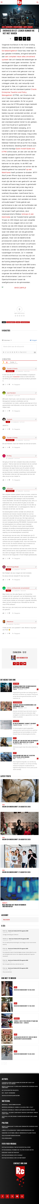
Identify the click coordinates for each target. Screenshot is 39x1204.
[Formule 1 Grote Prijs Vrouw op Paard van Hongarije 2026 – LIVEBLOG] (7, 1020)
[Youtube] (24, 663)
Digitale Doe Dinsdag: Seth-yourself (12, 1155)
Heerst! (4, 903)
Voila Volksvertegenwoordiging (11, 1135)
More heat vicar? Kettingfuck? (10, 1152)
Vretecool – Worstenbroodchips (11, 1104)
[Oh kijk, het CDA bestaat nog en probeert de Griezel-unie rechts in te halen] (6, 742)
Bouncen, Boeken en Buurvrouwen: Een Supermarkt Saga (24, 705)
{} (23, 352)
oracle (18, 322)
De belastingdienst (9, 51)
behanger (10, 488)
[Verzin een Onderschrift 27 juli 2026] (7, 1004)
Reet (14, 758)
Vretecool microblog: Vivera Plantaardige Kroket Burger (18, 1110)
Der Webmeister (22, 658)
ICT (3, 27)
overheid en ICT (25, 322)
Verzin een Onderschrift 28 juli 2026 (24, 990)
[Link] (21, 352)
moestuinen (16, 376)
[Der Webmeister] (14, 657)
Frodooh (9, 419)
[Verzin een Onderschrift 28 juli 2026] (7, 988)
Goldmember (17, 702)
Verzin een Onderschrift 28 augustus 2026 (16, 839)
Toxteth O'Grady (12, 368)
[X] (20, 39)
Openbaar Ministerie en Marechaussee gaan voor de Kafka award (24, 687)
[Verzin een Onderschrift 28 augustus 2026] (19, 823)
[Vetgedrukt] (3, 352)
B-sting (9, 455)
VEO (3, 804)
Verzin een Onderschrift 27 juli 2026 (24, 1006)
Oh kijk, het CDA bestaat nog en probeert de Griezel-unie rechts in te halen (25, 741)
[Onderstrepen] (8, 352)
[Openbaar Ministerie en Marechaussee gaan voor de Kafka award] (6, 687)
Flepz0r (15, 689)
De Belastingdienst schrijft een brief (24, 723)
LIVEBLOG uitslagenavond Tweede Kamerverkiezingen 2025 (18, 1130)
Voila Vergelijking (7, 1138)
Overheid (9, 27)
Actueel (16, 683)
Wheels (16, 1018)
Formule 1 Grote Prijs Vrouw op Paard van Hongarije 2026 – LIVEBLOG (26, 1022)
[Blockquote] (17, 352)
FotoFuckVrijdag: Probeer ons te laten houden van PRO (18, 1150)
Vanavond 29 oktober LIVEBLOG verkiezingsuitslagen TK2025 (19, 1133)
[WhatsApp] (28, 39)
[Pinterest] (24, 39)
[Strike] (10, 352)
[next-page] (5, 1063)
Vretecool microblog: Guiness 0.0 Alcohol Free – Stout (17, 1107)
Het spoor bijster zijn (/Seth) (10, 1090)
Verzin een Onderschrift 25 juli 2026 (24, 1054)
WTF (25, 27)
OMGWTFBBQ (18, 27)
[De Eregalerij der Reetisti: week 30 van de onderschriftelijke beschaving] (7, 1036)
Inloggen (34, 340)
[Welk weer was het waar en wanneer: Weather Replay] (19, 888)
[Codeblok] (19, 352)
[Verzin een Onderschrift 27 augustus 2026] (19, 856)
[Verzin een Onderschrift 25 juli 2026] (7, 1052)
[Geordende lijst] (12, 352)
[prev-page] (2, 1063)
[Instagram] (17, 663)
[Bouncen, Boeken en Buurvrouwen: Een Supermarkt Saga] (6, 706)
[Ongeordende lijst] (14, 352)
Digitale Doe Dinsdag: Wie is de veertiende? (14, 1158)
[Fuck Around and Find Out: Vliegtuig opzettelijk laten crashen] (6, 756)
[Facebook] (16, 39)
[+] (25, 352)
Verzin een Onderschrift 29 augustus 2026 (16, 807)
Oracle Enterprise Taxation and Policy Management (19, 92)
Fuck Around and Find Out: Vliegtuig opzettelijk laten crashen (24, 756)
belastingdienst (11, 322)
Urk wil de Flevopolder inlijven (11, 1095)
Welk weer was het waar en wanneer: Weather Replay (14, 906)
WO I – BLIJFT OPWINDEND (8, 1093)
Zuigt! (30, 27)
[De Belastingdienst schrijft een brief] (6, 724)
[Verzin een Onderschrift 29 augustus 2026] (19, 790)
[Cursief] (6, 352)
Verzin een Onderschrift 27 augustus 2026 (16, 872)
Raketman (10, 621)
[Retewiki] (22, 1196)
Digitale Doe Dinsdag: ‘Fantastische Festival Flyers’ (16, 1147)
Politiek (16, 721)
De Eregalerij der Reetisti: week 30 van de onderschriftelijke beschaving (25, 1038)
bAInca (15, 708)
